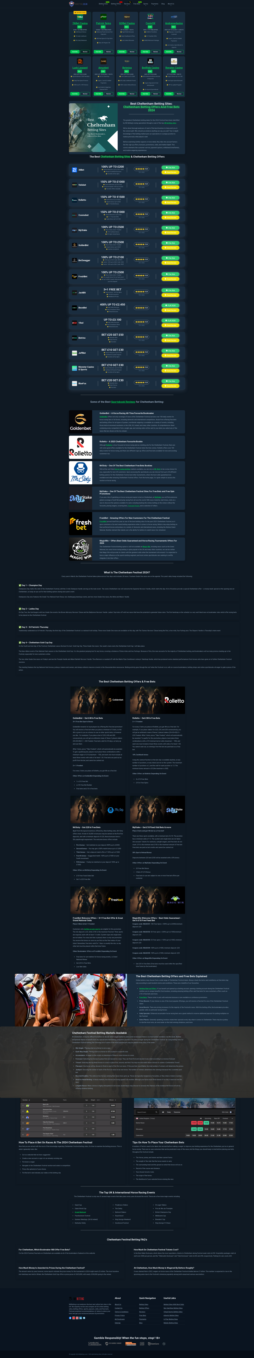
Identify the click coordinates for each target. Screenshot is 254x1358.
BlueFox (82, 383)
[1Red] (74, 325)
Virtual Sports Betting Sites (173, 1312)
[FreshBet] (74, 278)
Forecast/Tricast (133, 506)
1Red (80, 323)
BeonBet (82, 307)
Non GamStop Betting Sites (173, 1308)
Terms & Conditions (121, 1312)
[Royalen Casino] (174, 64)
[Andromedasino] (174, 19)
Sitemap (118, 1323)
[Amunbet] (103, 64)
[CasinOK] (150, 19)
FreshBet (82, 276)
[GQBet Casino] (127, 19)
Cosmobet (83, 215)
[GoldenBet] (74, 247)
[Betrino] (74, 340)
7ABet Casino (80, 23)
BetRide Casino (150, 67)
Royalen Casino (174, 67)
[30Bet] (74, 172)
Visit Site (75, 51)
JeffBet (82, 353)
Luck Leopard (80, 67)
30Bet (81, 170)
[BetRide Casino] (150, 64)
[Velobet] (74, 187)
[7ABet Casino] (80, 19)
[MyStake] (74, 232)
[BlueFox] (74, 385)
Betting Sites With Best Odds (174, 1304)
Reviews (127, 4)
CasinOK (150, 23)
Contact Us (118, 1308)
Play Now (171, 167)
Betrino (82, 338)
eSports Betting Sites (171, 1315)
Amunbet (103, 67)
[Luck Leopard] (80, 64)
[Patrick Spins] (103, 19)
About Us (171, 4)
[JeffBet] (74, 355)
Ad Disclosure (120, 1319)
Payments (154, 4)
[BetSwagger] (74, 262)
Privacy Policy (120, 1315)
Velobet (82, 185)
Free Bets (136, 4)
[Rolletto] (74, 202)
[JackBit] (74, 295)
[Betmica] (127, 64)
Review (85, 51)
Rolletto (82, 200)
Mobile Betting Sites (171, 1323)
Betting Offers (116, 4)
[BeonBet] (74, 310)
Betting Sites (103, 4)
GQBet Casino (127, 23)
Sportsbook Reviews (123, 401)
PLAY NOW (171, 305)
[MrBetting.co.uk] (78, 3)
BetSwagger (84, 260)
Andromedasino (174, 23)
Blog (163, 4)
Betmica (127, 67)
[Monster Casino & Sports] (74, 370)
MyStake (82, 230)
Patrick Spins (103, 23)
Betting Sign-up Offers (147, 989)
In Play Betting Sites (171, 1319)
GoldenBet (83, 245)
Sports (145, 4)
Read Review (171, 172)
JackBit (82, 292)
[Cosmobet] (74, 217)
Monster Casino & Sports (86, 368)
